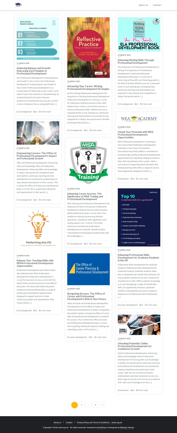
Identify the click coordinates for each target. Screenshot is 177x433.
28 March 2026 (124, 127)
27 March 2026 (23, 148)
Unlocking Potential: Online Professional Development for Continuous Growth (135, 346)
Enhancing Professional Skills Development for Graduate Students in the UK (138, 257)
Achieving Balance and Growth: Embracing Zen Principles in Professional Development (34, 71)
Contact (69, 422)
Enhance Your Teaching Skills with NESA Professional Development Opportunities (35, 263)
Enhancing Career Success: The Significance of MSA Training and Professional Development (85, 196)
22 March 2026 (124, 338)
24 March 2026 (23, 255)
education (124, 178)
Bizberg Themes (127, 427)
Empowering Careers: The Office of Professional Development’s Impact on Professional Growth (37, 156)
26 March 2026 (73, 189)
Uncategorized (25, 111)
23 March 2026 (73, 289)
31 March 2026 (23, 63)
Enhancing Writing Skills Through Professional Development (136, 61)
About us (57, 422)
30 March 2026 (73, 81)
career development (129, 305)
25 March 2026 (124, 250)
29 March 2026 (124, 55)
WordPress (102, 427)
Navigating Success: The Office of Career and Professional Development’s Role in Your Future (86, 296)
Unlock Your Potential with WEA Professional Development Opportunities (135, 134)
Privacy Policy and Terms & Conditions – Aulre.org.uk (99, 422)
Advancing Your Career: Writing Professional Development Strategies (88, 87)
